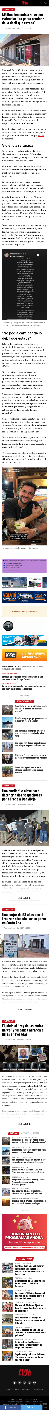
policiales (38, 667)
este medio (30, 151)
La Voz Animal (38, 1389)
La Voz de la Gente (12, 1389)
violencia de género (12, 669)
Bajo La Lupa (26, 1389)
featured (27, 667)
